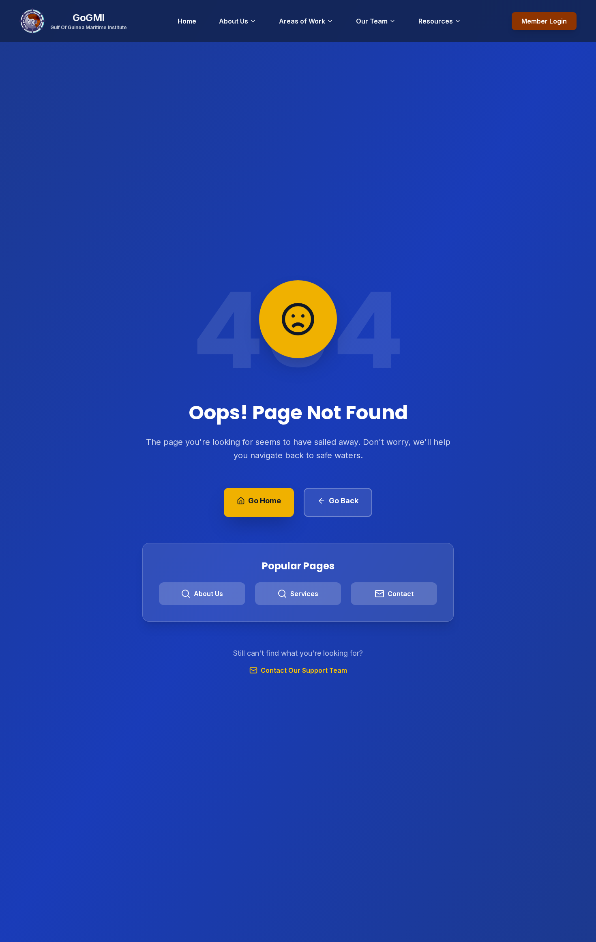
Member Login (544, 21)
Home (187, 21)
